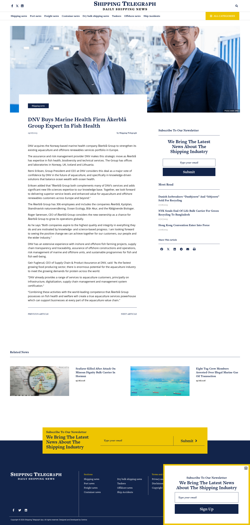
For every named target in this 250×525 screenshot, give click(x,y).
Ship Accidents (152, 16)
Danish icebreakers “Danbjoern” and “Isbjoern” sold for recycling (188, 198)
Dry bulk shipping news (96, 16)
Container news (71, 16)
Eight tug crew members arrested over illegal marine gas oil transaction (217, 372)
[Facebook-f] (12, 5)
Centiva (84, 520)
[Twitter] (19, 510)
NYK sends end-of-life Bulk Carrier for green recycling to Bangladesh (188, 213)
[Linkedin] (22, 5)
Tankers (116, 16)
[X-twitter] (17, 5)
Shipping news (19, 16)
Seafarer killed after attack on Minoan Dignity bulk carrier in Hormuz (95, 372)
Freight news (51, 16)
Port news (35, 16)
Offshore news (132, 16)
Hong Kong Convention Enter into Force (184, 225)
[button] (236, 5)
